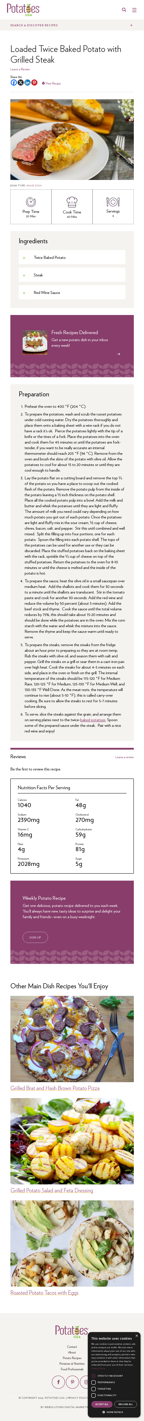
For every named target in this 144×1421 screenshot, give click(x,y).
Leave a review (124, 757)
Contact (72, 1346)
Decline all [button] (126, 1404)
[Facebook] (14, 82)
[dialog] (114, 1374)
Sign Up (35, 937)
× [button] (136, 1336)
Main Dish (34, 185)
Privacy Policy (78, 1397)
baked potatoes (93, 719)
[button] (114, 1412)
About (72, 1352)
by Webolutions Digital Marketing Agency (72, 1407)
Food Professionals (72, 1369)
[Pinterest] (34, 82)
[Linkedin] (27, 82)
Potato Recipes (72, 1358)
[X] (21, 82)
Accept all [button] (102, 1404)
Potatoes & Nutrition (72, 1363)
